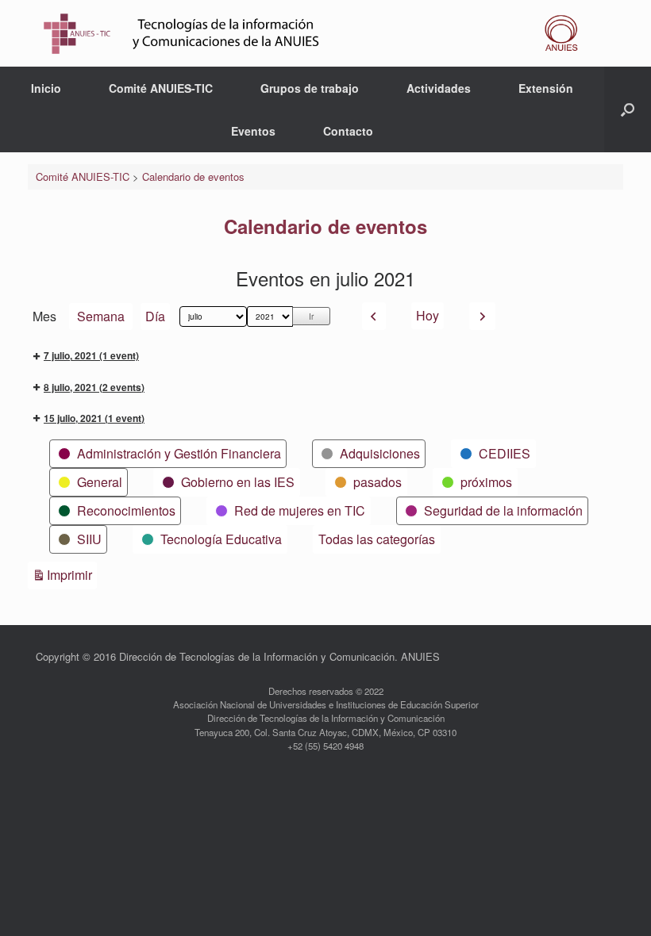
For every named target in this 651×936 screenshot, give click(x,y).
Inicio (46, 88)
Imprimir (72, 574)
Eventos (253, 131)
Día (155, 316)
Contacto (348, 131)
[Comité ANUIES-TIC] (315, 33)
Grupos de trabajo (309, 88)
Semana (101, 316)
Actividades (438, 88)
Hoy (427, 315)
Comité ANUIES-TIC (161, 88)
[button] (627, 109)
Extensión (545, 88)
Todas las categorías (376, 539)
